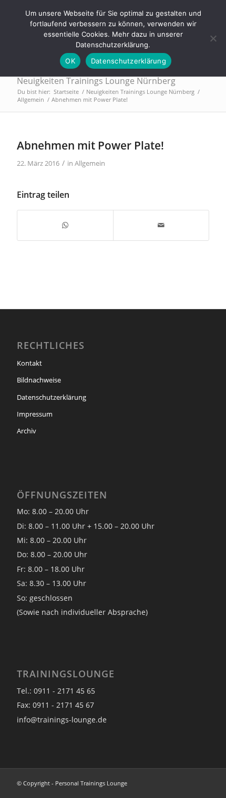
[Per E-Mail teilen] (161, 225)
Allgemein (90, 163)
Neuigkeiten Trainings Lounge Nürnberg (96, 81)
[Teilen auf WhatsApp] (65, 225)
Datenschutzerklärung (51, 397)
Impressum (35, 414)
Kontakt (29, 363)
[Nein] (213, 38)
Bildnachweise (39, 380)
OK (70, 61)
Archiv (26, 430)
